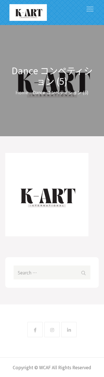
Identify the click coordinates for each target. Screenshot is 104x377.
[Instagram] (52, 329)
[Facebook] (35, 329)
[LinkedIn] (69, 329)
